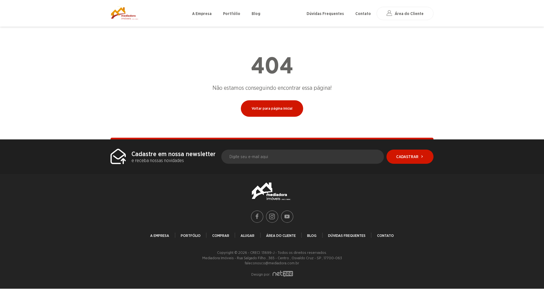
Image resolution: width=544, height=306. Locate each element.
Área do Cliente (281, 235)
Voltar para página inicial (272, 108)
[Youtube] (287, 217)
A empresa (159, 235)
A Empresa (202, 13)
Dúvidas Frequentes (325, 13)
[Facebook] (257, 217)
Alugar (247, 235)
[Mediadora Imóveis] (148, 13)
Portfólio (231, 13)
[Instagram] (272, 217)
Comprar (220, 235)
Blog (256, 13)
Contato (363, 13)
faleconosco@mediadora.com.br (272, 263)
